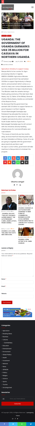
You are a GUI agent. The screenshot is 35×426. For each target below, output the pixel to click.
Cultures (5, 339)
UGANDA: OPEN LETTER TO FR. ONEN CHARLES (25, 241)
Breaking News (7, 333)
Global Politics (7, 354)
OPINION (5, 369)
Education (6, 345)
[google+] (22, 419)
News (4, 366)
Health (5, 357)
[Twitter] (17, 419)
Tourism (5, 384)
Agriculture (11, 32)
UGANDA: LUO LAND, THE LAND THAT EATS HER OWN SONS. (8, 233)
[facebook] (20, 419)
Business (5, 336)
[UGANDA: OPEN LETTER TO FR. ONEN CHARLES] (26, 231)
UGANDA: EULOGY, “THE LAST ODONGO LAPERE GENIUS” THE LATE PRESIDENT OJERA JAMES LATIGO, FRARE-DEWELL (9, 218)
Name (3, 279)
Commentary (8, 342)
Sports (5, 381)
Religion (5, 375)
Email (3, 286)
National (9, 35)
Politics (5, 372)
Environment (6, 351)
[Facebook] (15, 419)
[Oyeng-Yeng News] (7, 7)
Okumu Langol (8, 61)
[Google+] (13, 419)
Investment (6, 360)
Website (4, 293)
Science (5, 378)
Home (5, 32)
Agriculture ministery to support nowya (14, 69)
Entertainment (7, 348)
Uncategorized (7, 387)
